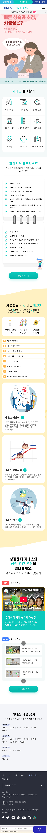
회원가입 (37, 2)
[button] (19, 75)
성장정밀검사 (7, 2)
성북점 (33, 728)
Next (23, 681)
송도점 (22, 742)
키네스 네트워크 (19, 775)
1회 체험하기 (23, 2)
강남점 (4, 728)
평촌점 (33, 739)
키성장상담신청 (39, 829)
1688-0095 (22, 8)
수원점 (26, 739)
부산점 (11, 750)
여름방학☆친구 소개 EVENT (21, 12)
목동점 (19, 728)
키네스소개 (6, 775)
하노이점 (5, 759)
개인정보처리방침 (35, 775)
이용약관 (5, 779)
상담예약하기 (23, 275)
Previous (23, 643)
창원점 (19, 750)
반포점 (26, 728)
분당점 (4, 739)
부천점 (19, 739)
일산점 (11, 739)
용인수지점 (13, 742)
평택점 (4, 742)
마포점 (4, 730)
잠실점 (11, 728)
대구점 (4, 750)
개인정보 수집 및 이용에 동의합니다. (10, 831)
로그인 (43, 2)
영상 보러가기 (23, 689)
